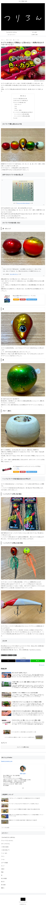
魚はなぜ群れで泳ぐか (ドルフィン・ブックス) (24, 295)
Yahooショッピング (31, 299)
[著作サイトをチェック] (23, 788)
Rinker (18, 297)
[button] (44, 827)
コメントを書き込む (23, 747)
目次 (21, 95)
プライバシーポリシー (23, 902)
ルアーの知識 (4, 655)
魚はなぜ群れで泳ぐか (14, 274)
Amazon (16, 299)
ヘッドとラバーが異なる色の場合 (23, 116)
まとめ (15, 118)
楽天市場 (23, 299)
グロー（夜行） (19, 110)
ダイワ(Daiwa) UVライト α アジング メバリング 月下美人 (27, 466)
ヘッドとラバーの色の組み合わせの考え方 (23, 112)
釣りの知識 (10, 655)
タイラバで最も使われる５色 (20, 98)
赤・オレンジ (18, 104)
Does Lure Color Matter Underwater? (23, 203)
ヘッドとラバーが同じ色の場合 (22, 114)
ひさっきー (23, 773)
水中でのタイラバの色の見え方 (21, 100)
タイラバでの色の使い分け (20, 102)
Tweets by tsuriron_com (6, 761)
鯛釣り (15, 655)
